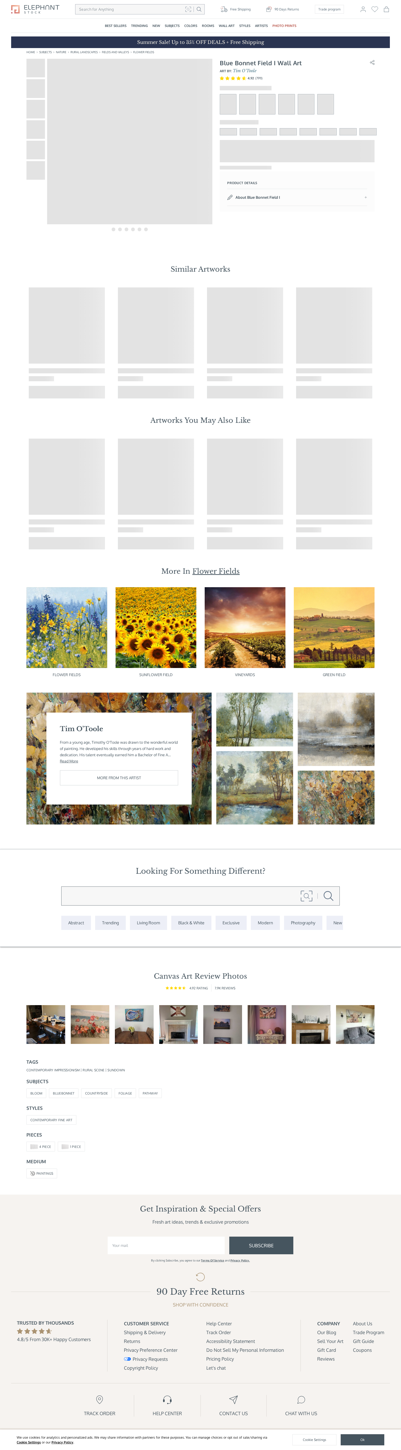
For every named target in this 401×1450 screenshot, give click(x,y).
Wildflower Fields (311, 522)
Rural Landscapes (84, 52)
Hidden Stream (220, 370)
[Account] (363, 11)
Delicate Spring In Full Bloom (54, 522)
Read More (69, 761)
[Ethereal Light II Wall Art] (254, 787)
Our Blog (326, 1332)
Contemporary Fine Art (51, 1120)
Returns (132, 1341)
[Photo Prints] (338, 923)
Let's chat (216, 1368)
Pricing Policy (220, 1359)
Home (30, 52)
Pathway (150, 1093)
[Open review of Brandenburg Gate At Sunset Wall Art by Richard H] (222, 1024)
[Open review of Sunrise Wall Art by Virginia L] (90, 1024)
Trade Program (368, 1332)
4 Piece (45, 1147)
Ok (362, 1440)
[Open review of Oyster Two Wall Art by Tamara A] (134, 1024)
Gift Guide (363, 1341)
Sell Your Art (330, 1341)
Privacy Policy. (240, 1260)
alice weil (304, 378)
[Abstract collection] (76, 923)
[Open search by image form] (188, 9)
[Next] (380, 343)
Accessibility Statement (230, 1341)
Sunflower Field (156, 674)
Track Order (218, 1332)
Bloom (36, 1093)
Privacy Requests (150, 1359)
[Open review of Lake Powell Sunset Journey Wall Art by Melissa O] (267, 1024)
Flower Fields (143, 52)
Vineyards (245, 674)
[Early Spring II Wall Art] (254, 719)
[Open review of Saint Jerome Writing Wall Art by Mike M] (45, 1024)
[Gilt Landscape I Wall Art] (336, 729)
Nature (61, 52)
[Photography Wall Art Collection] (303, 923)
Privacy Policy (62, 1442)
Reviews (326, 1359)
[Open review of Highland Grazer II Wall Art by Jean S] (355, 1024)
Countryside (96, 1093)
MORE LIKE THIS (70, 392)
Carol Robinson (42, 530)
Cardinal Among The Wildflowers (147, 522)
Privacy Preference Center (151, 1350)
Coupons (362, 1350)
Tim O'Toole (244, 70)
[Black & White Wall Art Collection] (191, 923)
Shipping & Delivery (145, 1332)
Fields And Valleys (115, 52)
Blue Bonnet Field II (46, 370)
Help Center (219, 1323)
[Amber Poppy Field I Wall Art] (336, 797)
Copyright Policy (141, 1368)
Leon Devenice (130, 530)
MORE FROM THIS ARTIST (119, 778)
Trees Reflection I (133, 370)
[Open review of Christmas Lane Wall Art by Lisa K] (311, 1024)
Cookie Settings (29, 1442)
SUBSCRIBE (261, 1245)
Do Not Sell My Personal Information (245, 1350)
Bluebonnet (63, 1093)
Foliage (125, 1093)
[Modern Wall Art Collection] (265, 923)
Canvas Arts (211, 420)
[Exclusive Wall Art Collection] (231, 923)
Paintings (44, 1173)
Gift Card (326, 1350)
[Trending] (110, 923)
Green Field (334, 674)
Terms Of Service (212, 1260)
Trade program (329, 9)
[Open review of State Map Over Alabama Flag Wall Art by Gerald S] (178, 1024)
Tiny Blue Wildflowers (226, 522)
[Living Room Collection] (148, 923)
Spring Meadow (309, 370)
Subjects (45, 52)
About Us (362, 1323)
